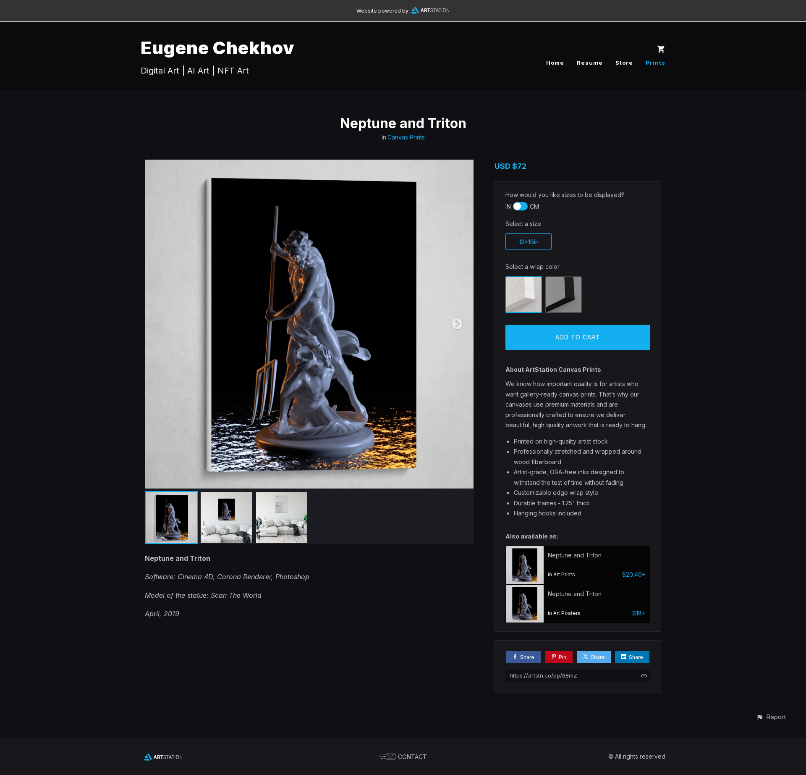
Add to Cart (577, 337)
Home (555, 62)
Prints (655, 62)
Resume (590, 62)
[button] (771, 716)
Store (624, 62)
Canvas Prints (406, 137)
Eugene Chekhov (218, 47)
